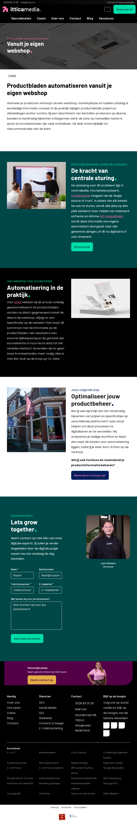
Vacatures (106, 18)
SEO (42, 703)
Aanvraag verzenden (27, 638)
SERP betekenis (111, 793)
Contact (75, 18)
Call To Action (78, 752)
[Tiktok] (106, 733)
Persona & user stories (83, 793)
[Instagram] (122, 725)
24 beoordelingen (125, 2)
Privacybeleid (80, 807)
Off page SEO (110, 783)
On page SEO (14, 793)
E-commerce (14, 767)
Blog (90, 18)
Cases (41, 18)
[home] (5, 18)
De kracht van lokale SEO (20, 783)
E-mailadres (45, 584)
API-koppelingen (111, 216)
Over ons (57, 18)
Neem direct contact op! (90, 475)
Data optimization (49, 762)
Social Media (47, 708)
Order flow (44, 793)
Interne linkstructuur (49, 778)
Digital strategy (79, 762)
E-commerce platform (51, 767)
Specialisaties (21, 18)
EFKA (18, 302)
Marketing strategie (49, 783)
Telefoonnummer (20, 584)
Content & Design (51, 723)
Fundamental (80, 196)
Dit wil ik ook (82, 246)
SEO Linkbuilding (112, 778)
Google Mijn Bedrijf (113, 767)
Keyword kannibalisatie (84, 778)
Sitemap (55, 807)
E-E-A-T (11, 752)
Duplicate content (113, 762)
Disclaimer (66, 807)
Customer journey (16, 762)
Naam (14, 569)
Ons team (14, 708)
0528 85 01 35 (84, 703)
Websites (45, 718)
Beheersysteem (47, 752)
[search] (108, 9)
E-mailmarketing (51, 728)
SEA (41, 713)
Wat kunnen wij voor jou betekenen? (30, 598)
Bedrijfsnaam (46, 569)
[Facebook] (106, 725)
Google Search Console (20, 778)
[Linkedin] (114, 725)
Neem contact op (42, 679)
